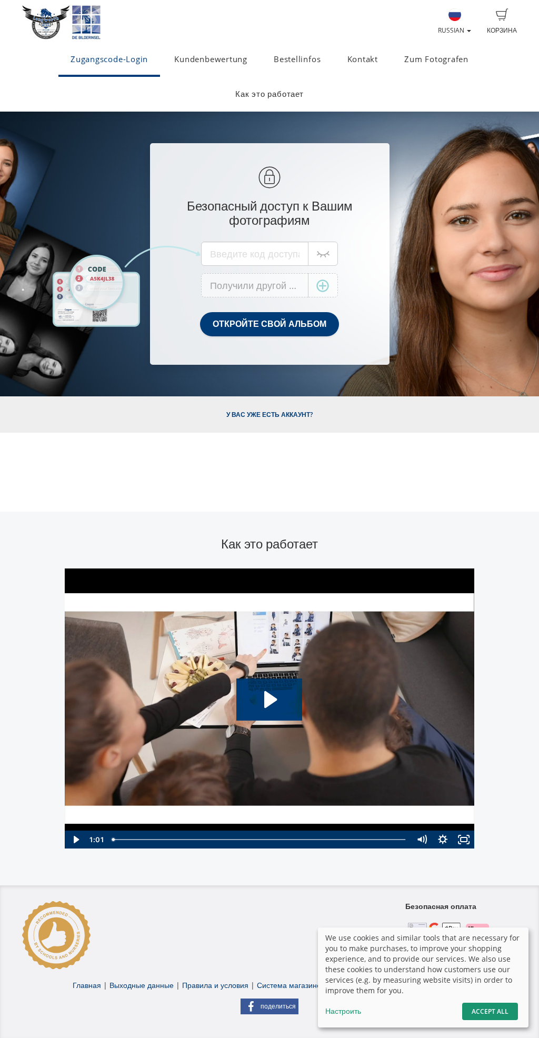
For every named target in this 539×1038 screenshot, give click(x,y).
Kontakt (362, 59)
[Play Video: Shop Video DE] (269, 699)
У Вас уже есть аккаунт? (269, 414)
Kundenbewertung (210, 59)
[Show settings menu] (442, 840)
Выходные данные (141, 985)
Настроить (343, 1011)
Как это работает (269, 93)
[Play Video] (75, 840)
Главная (87, 985)
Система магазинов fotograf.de (311, 985)
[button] (269, 1006)
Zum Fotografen (436, 59)
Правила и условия (215, 985)
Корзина (502, 30)
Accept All (490, 1011)
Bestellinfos (297, 59)
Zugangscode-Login (109, 59)
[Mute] (421, 840)
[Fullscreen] (463, 840)
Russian (452, 30)
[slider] (259, 840)
